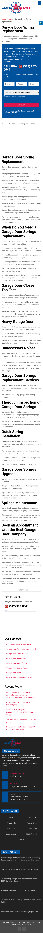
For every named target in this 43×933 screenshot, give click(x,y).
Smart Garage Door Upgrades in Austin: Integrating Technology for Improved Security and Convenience (20, 695)
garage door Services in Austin (18, 54)
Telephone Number (16, 773)
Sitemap (15, 924)
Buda (11, 817)
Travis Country (11, 828)
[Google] (24, 929)
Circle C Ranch (31, 834)
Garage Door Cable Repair (16, 654)
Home (3, 19)
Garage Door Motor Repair (16, 663)
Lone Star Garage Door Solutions (26, 922)
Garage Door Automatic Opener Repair (21, 649)
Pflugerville (11, 823)
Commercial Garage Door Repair (19, 644)
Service (10, 19)
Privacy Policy (25, 924)
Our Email (13, 784)
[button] (40, 3)
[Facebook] (19, 929)
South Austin (11, 834)
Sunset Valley (32, 828)
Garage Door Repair (14, 673)
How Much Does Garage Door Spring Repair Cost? (20, 912)
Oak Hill (22, 840)
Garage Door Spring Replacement (19, 677)
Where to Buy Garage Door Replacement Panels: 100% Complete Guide (21, 712)
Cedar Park (31, 817)
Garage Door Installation (16, 658)
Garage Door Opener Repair (17, 668)
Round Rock (31, 823)
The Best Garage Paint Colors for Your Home (18, 890)
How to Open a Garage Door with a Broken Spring (19, 869)
